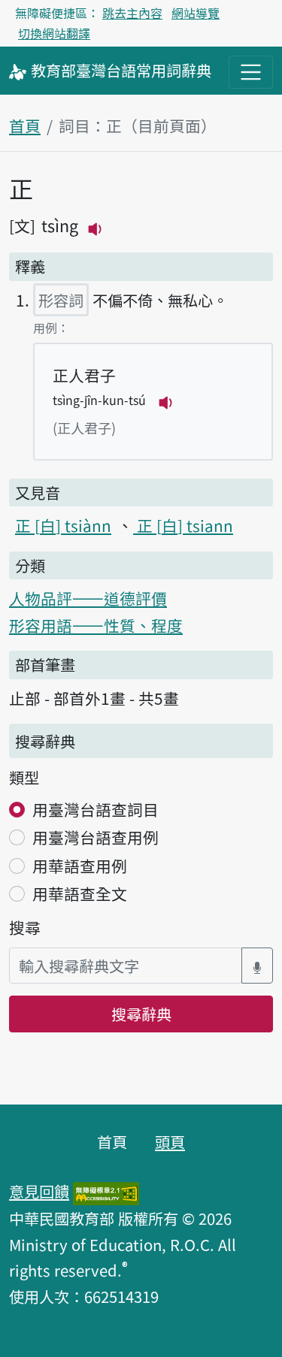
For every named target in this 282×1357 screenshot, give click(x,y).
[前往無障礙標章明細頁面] (106, 1191)
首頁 (25, 125)
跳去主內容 (132, 13)
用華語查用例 (79, 865)
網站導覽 (195, 13)
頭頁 (170, 1141)
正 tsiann (183, 525)
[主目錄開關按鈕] (251, 72)
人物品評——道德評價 (88, 598)
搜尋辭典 (141, 1013)
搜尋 (25, 927)
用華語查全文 (79, 893)
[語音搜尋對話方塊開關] (257, 965)
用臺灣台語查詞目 (95, 809)
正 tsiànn (63, 525)
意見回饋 (39, 1191)
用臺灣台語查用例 (95, 837)
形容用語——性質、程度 (96, 625)
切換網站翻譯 (54, 33)
